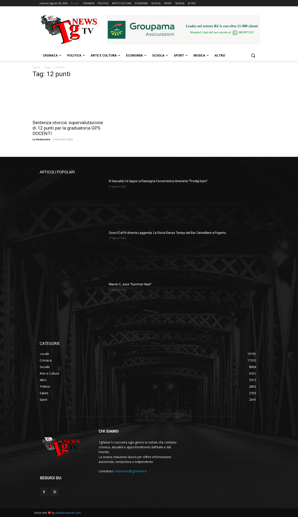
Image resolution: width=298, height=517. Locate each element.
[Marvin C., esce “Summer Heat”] (72, 305)
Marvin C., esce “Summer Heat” (130, 284)
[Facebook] (44, 492)
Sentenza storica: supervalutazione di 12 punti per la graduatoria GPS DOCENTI (68, 128)
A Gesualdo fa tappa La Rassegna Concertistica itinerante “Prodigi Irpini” (158, 181)
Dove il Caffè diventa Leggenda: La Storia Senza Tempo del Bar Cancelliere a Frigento (167, 233)
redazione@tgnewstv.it (131, 471)
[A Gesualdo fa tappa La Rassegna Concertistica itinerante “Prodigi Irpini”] (72, 202)
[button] (253, 55)
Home (36, 67)
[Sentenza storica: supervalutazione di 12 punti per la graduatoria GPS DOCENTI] (68, 99)
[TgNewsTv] (69, 30)
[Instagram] (54, 492)
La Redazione (41, 139)
